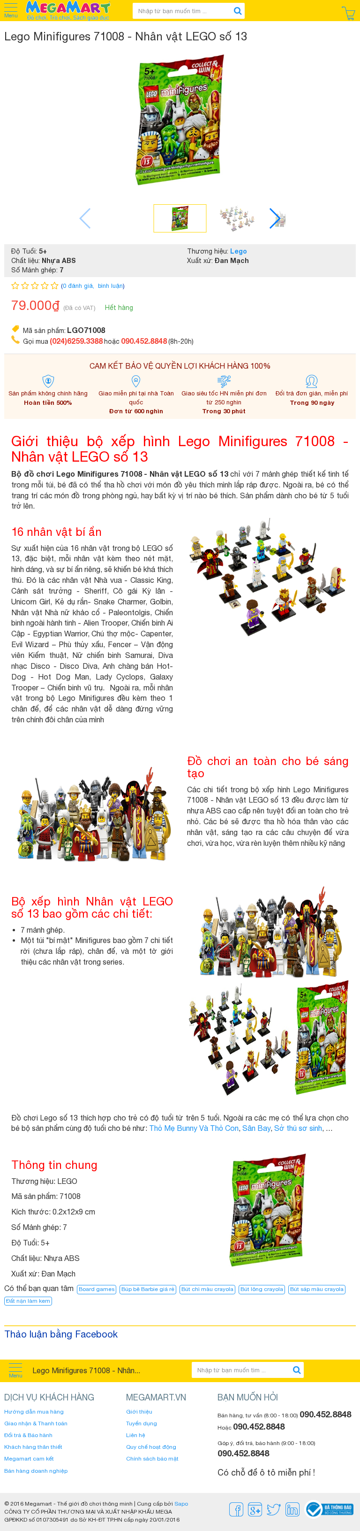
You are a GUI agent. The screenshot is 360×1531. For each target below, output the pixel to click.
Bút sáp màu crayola (317, 1289)
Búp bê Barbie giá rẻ (147, 1289)
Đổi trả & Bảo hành (28, 1435)
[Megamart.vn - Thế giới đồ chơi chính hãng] (74, 10)
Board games (96, 1289)
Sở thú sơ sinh (298, 1128)
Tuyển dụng (141, 1423)
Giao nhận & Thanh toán (36, 1423)
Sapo (181, 1503)
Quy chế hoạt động (151, 1447)
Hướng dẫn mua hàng (34, 1411)
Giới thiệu (139, 1411)
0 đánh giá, (79, 285)
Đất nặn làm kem (28, 1301)
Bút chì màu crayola (207, 1289)
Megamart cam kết (29, 1458)
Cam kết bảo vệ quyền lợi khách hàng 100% (180, 366)
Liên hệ (135, 1435)
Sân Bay (256, 1128)
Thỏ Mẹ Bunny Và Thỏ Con (194, 1128)
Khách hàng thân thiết (33, 1447)
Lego (238, 251)
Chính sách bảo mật (152, 1458)
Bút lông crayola (261, 1289)
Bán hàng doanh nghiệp (36, 1471)
